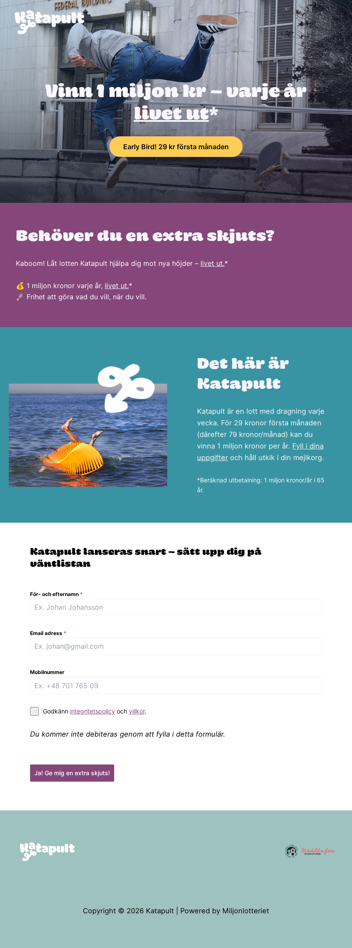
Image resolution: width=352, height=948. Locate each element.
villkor (137, 711)
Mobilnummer (47, 672)
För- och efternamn (56, 594)
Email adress (48, 633)
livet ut (171, 114)
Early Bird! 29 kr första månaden (176, 146)
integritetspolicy (92, 711)
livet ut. (212, 263)
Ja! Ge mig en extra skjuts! (72, 772)
